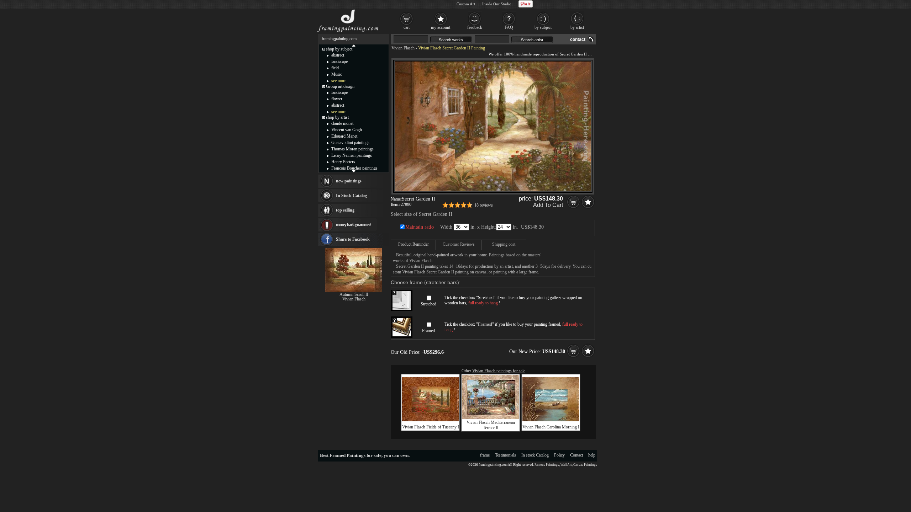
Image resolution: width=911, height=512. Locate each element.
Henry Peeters (343, 161)
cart (407, 27)
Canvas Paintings (585, 464)
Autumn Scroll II (353, 294)
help (591, 455)
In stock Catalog (535, 455)
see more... (340, 80)
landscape (339, 61)
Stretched (428, 304)
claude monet (342, 123)
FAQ (509, 27)
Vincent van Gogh (346, 129)
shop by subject (339, 49)
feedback (474, 27)
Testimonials (505, 455)
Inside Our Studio (496, 4)
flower (336, 98)
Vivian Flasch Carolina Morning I (550, 427)
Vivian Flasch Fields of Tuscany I (430, 427)
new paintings (349, 180)
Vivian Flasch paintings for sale (498, 370)
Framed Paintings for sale (355, 455)
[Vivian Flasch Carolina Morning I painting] (550, 419)
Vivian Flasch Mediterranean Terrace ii (491, 425)
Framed (428, 330)
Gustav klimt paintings (350, 142)
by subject (543, 27)
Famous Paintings (547, 464)
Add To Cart (548, 205)
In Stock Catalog (351, 195)
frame (485, 455)
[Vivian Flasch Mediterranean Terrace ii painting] (490, 417)
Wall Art (566, 464)
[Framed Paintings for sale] (348, 32)
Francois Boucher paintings (354, 168)
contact (577, 39)
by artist (577, 27)
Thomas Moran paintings (352, 148)
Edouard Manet (344, 136)
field (335, 67)
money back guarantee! (353, 224)
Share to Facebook (353, 239)
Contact (576, 455)
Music (336, 74)
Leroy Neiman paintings (351, 155)
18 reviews (483, 205)
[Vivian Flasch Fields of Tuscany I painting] (430, 419)
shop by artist (337, 117)
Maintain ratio (419, 227)
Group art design (340, 86)
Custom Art (466, 4)
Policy (559, 455)
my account (440, 27)
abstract (337, 55)
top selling (345, 210)
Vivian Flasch (403, 48)
